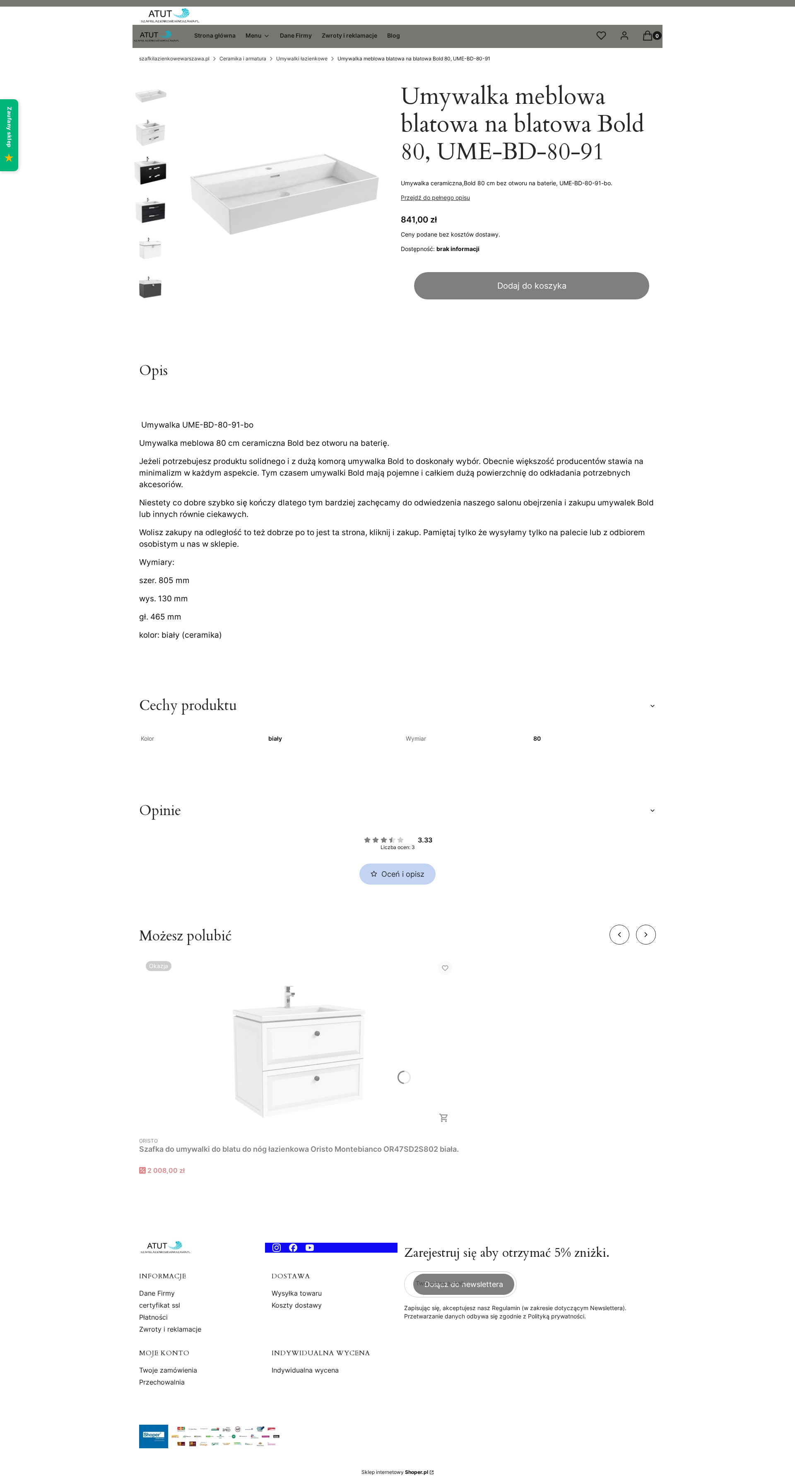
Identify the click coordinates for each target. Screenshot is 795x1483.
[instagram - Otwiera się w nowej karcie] (277, 1248)
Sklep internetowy (394, 1472)
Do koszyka (444, 1118)
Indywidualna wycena (305, 1370)
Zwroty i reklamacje (170, 1329)
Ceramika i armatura (242, 58)
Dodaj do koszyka (531, 286)
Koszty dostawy (297, 1305)
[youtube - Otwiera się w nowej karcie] (310, 1248)
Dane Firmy (157, 1293)
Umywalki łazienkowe (302, 58)
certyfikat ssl (159, 1305)
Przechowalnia (162, 1382)
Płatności (153, 1317)
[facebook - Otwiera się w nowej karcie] (293, 1248)
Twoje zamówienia (168, 1370)
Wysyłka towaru (297, 1293)
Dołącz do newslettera (463, 1284)
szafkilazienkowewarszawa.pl (174, 58)
